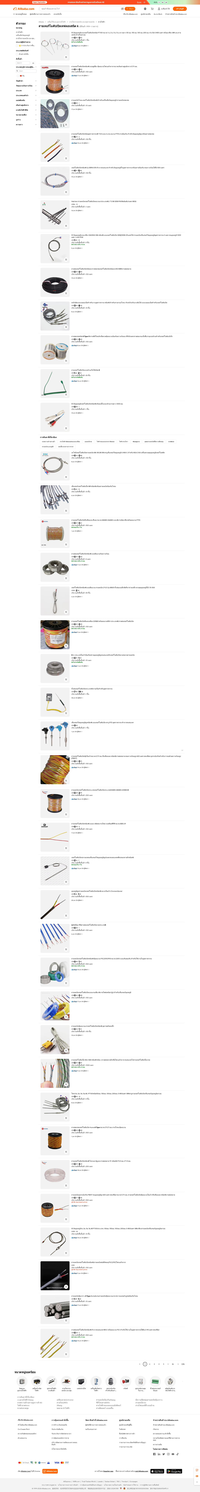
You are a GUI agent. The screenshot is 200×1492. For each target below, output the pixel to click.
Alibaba (41, 22)
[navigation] (26, 693)
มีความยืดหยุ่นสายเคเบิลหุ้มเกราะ (149, 1400)
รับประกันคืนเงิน (57, 1429)
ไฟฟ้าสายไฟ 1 (123, 441)
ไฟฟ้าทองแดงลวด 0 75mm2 (105, 441)
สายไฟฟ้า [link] (101, 22)
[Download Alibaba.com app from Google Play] (174, 1471)
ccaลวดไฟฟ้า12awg (25, 1400)
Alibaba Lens (26, 1471)
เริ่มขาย (156, 1429)
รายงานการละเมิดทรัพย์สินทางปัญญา (132, 1442)
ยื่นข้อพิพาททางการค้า (127, 1434)
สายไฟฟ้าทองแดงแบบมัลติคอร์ (108, 1405)
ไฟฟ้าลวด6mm (23, 1405)
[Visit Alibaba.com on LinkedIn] (159, 1454)
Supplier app (108, 1471)
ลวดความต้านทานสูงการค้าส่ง (29, 1403)
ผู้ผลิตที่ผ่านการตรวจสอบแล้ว (95, 1425)
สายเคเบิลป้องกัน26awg (105, 1400)
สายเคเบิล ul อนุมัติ (47, 446)
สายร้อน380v (62, 1403)
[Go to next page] (178, 1364)
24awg (59, 1405)
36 (173, 1364)
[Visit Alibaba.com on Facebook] (154, 1454)
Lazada (100, 1481)
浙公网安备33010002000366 (138, 1488)
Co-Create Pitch (24, 1429)
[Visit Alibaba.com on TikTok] (177, 1454)
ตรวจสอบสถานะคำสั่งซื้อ (162, 1434)
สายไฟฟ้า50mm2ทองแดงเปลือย (70, 441)
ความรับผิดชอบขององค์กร (27, 1434)
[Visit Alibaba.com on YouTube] (173, 1454)
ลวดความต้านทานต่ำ (48, 441)
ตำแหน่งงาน (22, 1438)
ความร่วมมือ (157, 1444)
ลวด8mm (171, 441)
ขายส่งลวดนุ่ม (23, 1408)
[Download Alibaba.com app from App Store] (157, 1471)
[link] (197, 1470)
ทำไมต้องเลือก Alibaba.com (27, 1425)
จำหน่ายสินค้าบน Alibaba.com (163, 1425)
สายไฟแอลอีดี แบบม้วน (145, 1405)
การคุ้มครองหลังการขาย (60, 1438)
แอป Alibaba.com (141, 1471)
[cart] (152, 9)
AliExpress (67, 1481)
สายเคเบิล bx (141, 1403)
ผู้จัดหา (85, 46)
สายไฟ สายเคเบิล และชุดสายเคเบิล (82, 22)
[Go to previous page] (139, 1364)
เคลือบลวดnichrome (65, 1400)
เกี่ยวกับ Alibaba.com (25, 1420)
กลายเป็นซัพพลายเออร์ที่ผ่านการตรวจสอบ (166, 1439)
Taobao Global (110, 1481)
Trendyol (125, 1481)
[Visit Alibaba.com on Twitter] (163, 1454)
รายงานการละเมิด (125, 1447)
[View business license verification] (121, 1488)
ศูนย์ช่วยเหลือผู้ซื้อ (125, 1425)
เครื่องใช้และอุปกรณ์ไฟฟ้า (56, 22)
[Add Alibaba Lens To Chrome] (50, 1471)
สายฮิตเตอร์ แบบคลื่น (104, 1408)
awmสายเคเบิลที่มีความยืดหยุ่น (154, 441)
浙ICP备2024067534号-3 (159, 1488)
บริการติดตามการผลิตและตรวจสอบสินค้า (64, 1443)
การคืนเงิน (123, 1438)
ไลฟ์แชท (122, 1429)
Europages (134, 1481)
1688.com (76, 1481)
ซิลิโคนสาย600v (103, 1403)
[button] (122, 8)
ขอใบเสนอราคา (91, 1429)
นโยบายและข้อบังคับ (59, 1449)
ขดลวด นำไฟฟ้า (63, 1408)
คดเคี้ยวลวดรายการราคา (66, 446)
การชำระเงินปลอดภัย (59, 1425)
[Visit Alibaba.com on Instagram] (168, 1454)
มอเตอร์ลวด (88, 441)
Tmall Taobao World (89, 1481)
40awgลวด (136, 441)
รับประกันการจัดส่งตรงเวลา (61, 1434)
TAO (118, 1481)
